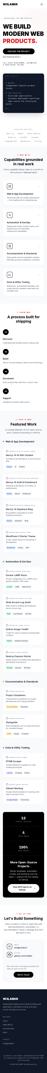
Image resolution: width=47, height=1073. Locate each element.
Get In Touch (23, 975)
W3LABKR (10, 4)
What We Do (8, 1025)
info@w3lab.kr (20, 947)
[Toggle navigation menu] (41, 4)
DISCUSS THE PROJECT (19, 51)
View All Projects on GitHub (22, 888)
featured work (30, 172)
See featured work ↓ (12, 57)
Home (5, 1021)
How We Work (8, 1029)
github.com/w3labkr (23, 956)
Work (5, 1032)
